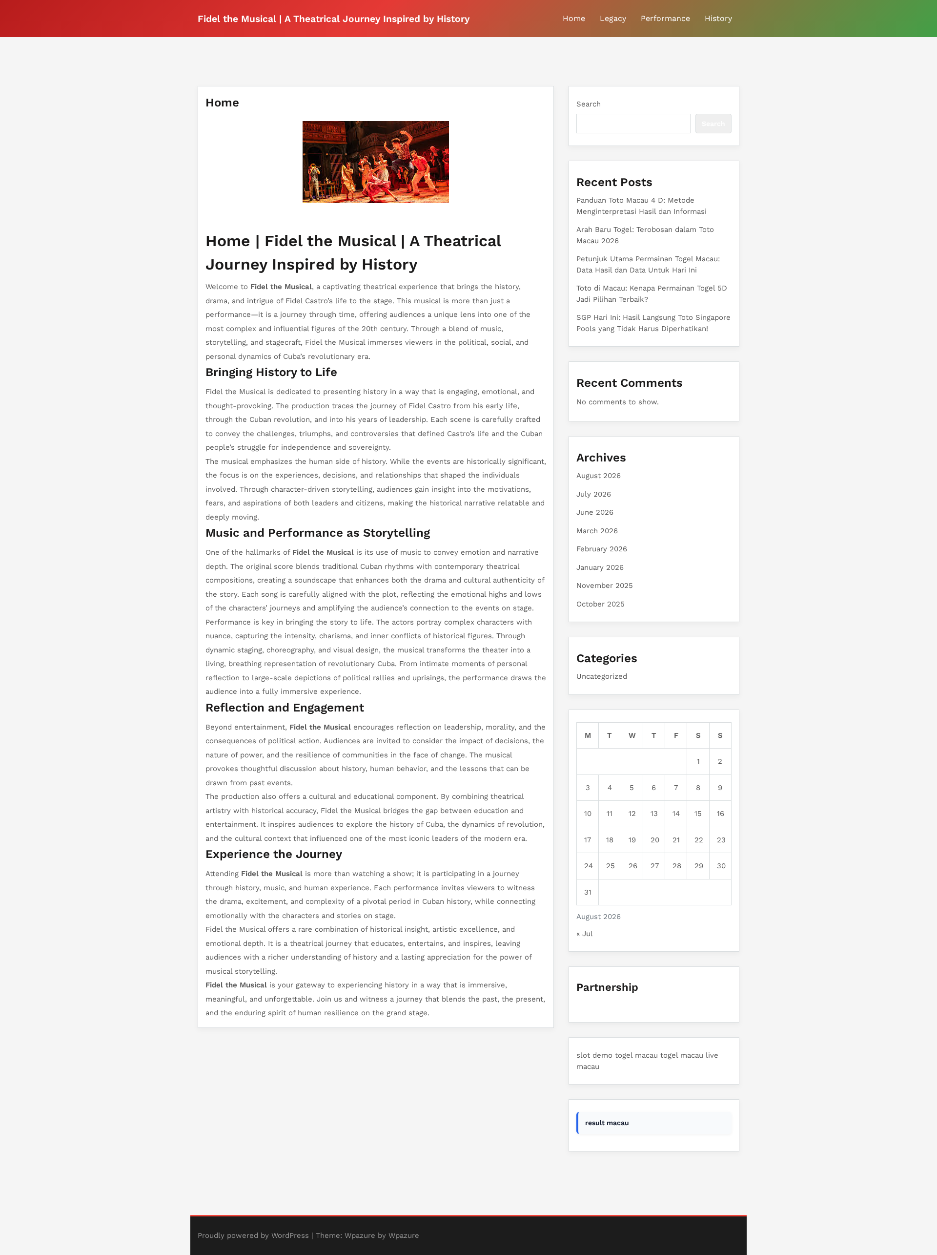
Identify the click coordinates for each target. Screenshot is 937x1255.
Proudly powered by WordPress (253, 1235)
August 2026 (598, 475)
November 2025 (604, 585)
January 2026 (600, 567)
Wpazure (360, 1235)
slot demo (594, 1055)
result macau (607, 1123)
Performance (665, 18)
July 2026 (593, 494)
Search (588, 104)
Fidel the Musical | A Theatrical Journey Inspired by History (333, 18)
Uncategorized (601, 676)
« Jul (584, 933)
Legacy (613, 18)
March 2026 (597, 530)
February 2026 (601, 548)
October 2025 (600, 604)
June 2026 (594, 512)
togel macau (636, 1055)
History (718, 18)
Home (574, 18)
